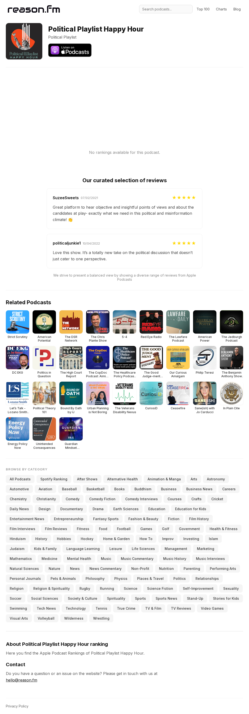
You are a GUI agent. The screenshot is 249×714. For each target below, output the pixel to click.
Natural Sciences (24, 568)
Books (119, 489)
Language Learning (83, 549)
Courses (175, 499)
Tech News (46, 608)
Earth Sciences (126, 509)
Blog (237, 9)
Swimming (18, 608)
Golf (165, 529)
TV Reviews (181, 608)
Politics (179, 578)
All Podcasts (20, 479)
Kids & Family (45, 549)
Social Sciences (44, 598)
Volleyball (46, 618)
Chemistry (18, 499)
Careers (229, 489)
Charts (221, 9)
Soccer (15, 598)
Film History (199, 519)
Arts (194, 479)
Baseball (69, 489)
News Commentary (105, 568)
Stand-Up (195, 598)
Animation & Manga (164, 479)
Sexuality (231, 588)
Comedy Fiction (102, 499)
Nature (54, 568)
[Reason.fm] (34, 9)
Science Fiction (160, 588)
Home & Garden (116, 539)
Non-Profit (140, 568)
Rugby (85, 588)
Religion (17, 588)
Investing (191, 539)
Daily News (19, 509)
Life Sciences (143, 549)
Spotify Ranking (53, 479)
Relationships (207, 578)
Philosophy (95, 578)
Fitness (83, 529)
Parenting (192, 568)
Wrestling (101, 618)
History (41, 539)
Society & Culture (82, 598)
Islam (213, 539)
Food (103, 529)
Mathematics (21, 559)
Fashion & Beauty (143, 519)
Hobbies (64, 539)
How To (146, 539)
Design (45, 509)
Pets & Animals (63, 578)
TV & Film (153, 608)
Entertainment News (27, 519)
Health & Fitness (224, 529)
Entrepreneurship (68, 519)
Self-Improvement (198, 588)
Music (106, 559)
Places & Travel (150, 578)
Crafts (196, 499)
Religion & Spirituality (51, 588)
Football (124, 529)
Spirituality (116, 598)
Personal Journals (25, 578)
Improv (168, 539)
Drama (98, 509)
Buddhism (142, 489)
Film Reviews (56, 529)
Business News (199, 489)
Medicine (49, 559)
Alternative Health (122, 479)
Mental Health (79, 559)
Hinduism (18, 539)
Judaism (17, 549)
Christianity (46, 499)
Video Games (212, 608)
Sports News (166, 598)
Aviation (45, 489)
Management (176, 549)
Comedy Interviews (141, 499)
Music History (174, 559)
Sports (140, 598)
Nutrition (166, 568)
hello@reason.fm (21, 680)
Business (169, 489)
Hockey (87, 539)
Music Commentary (137, 559)
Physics (120, 578)
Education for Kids (190, 509)
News (75, 568)
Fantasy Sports (106, 519)
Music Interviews (210, 559)
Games (146, 529)
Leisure (115, 549)
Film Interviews (22, 529)
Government (189, 529)
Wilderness (73, 618)
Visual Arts (19, 618)
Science (130, 588)
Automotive (19, 489)
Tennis (101, 608)
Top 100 (203, 9)
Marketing (205, 549)
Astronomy (216, 479)
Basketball (96, 489)
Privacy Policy (17, 706)
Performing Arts (223, 568)
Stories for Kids (226, 598)
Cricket (217, 499)
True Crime (126, 608)
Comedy (73, 499)
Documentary (71, 509)
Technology (76, 608)
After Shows (87, 479)
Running (107, 588)
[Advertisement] (124, 101)
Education (156, 509)
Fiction (173, 519)
